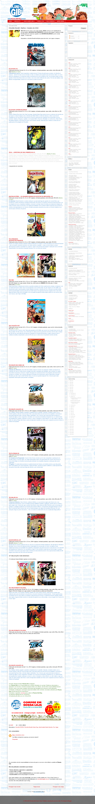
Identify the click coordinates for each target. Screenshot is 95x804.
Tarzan (81, 351)
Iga (83, 232)
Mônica (70, 273)
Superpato (71, 222)
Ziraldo (80, 359)
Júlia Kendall (42, 727)
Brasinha (79, 340)
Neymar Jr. (75, 284)
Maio (73, 65)
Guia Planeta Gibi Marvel (73, 251)
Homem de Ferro (78, 256)
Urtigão (82, 222)
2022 (71, 387)
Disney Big (71, 186)
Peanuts (73, 350)
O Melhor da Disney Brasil (73, 190)
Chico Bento (71, 274)
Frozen (70, 197)
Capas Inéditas (77, 362)
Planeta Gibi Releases (73, 330)
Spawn (84, 350)
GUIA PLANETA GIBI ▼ (29, 21)
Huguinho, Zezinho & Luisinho (74, 215)
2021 (71, 388)
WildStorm (71, 308)
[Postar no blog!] (21, 725)
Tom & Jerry (71, 319)
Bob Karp (81, 226)
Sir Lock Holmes (72, 221)
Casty (78, 228)
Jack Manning (77, 234)
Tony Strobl (78, 239)
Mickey (75, 175)
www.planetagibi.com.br (43, 779)
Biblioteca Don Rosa (72, 211)
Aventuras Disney (72, 177)
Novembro (75, 63)
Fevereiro (73, 66)
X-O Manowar (83, 352)
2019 (71, 391)
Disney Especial (72, 182)
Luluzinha (70, 338)
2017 (71, 421)
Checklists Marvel (72, 253)
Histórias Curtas (79, 177)
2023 (71, 385)
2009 (71, 434)
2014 (71, 426)
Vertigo (70, 306)
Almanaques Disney (72, 187)
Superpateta (78, 221)
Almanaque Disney (77, 181)
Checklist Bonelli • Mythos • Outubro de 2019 (75, 402)
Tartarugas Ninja (76, 351)
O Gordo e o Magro (72, 335)
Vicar (75, 240)
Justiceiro (73, 257)
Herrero (81, 232)
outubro (72, 396)
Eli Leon (80, 230)
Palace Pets (80, 200)
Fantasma (76, 343)
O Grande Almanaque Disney (74, 178)
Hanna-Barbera (77, 313)
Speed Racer (71, 336)
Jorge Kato (71, 235)
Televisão (76, 372)
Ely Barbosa (71, 356)
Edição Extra (77, 182)
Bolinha (74, 338)
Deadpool (77, 255)
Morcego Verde (77, 219)
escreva (23, 693)
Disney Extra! (71, 194)
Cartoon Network (75, 316)
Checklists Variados (72, 298)
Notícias (70, 365)
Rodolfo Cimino (78, 238)
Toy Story (78, 198)
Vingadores (73, 259)
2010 (71, 432)
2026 (71, 380)
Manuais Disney (76, 204)
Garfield (76, 347)
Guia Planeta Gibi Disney (73, 171)
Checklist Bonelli (28, 727)
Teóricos (80, 372)
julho (72, 408)
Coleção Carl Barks (78, 209)
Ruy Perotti (79, 358)
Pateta (75, 176)
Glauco (83, 356)
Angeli (76, 355)
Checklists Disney (72, 173)
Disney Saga (71, 189)
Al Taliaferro (76, 225)
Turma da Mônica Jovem (73, 276)
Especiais (70, 204)
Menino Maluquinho (72, 358)
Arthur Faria (76, 226)
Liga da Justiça (78, 303)
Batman (70, 302)
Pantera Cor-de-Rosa (77, 334)
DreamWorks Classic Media (74, 339)
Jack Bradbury (71, 234)
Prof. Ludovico (76, 220)
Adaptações (71, 196)
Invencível (80, 347)
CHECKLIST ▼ (17, 21)
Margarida (83, 218)
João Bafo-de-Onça (72, 217)
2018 (71, 419)
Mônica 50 (83, 271)
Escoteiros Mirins (72, 214)
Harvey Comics (82, 339)
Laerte (82, 357)
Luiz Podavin (77, 236)
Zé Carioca (71, 181)
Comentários (72, 38)
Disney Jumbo (76, 186)
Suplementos (71, 372)
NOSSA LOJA (40, 21)
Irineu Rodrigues (72, 233)
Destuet (76, 229)
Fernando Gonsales (77, 356)
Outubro (79, 63)
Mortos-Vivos (71, 349)
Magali (75, 274)
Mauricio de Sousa (72, 271)
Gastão (77, 214)
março (72, 414)
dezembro (73, 393)
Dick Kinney (80, 229)
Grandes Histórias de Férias (74, 192)
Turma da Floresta (76, 222)
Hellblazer (78, 306)
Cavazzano (74, 228)
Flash (77, 302)
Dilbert (73, 347)
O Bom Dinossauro (72, 198)
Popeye (76, 344)
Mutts (70, 350)
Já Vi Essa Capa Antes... (76, 364)
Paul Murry (77, 237)
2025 (71, 382)
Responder (15, 739)
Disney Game (71, 201)
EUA (70, 243)
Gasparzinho (71, 340)
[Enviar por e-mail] (19, 725)
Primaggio (81, 237)
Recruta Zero (71, 344)
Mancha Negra (78, 218)
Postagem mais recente (14, 786)
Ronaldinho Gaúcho (76, 285)
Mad (70, 321)
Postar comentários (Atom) (38, 791)
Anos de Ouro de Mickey (73, 210)
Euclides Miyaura (72, 231)
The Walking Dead (77, 349)
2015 (71, 424)
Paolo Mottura (71, 237)
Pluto (72, 220)
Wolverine (81, 259)
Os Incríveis (82, 215)
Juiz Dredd (71, 348)
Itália (70, 244)
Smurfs (81, 350)
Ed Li (13, 735)
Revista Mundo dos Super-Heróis (75, 371)
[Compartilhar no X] (22, 725)
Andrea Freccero (81, 225)
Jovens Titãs (81, 302)
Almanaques (71, 278)
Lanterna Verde (71, 303)
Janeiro (77, 66)
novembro (73, 394)
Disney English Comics (73, 179)
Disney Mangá (78, 203)
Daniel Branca (71, 229)
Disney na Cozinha (78, 201)
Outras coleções (74, 286)
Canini (75, 227)
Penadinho (79, 284)
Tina (70, 286)
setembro (72, 405)
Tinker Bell (80, 196)
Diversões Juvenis (72, 333)
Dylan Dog (35, 727)
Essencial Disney (80, 208)
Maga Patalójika (72, 218)
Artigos (73, 362)
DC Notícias (71, 299)
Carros (81, 199)
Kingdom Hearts (72, 203)
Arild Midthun (71, 226)
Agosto (74, 64)
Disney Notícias (79, 173)
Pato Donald (71, 175)
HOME (10, 21)
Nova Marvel (77, 258)
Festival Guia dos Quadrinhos (78, 363)
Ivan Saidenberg (78, 233)
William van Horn (80, 240)
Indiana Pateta (71, 216)
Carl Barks (79, 227)
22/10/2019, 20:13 (20, 735)
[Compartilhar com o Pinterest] (25, 725)
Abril (75, 65)
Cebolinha (74, 273)
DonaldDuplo (79, 213)
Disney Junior (74, 197)
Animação (79, 370)
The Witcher (77, 352)
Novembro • (75, 90)
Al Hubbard (71, 225)
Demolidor (81, 255)
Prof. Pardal (82, 220)
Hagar (79, 344)
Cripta (70, 347)
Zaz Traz (70, 287)
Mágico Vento (71, 163)
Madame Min (79, 217)
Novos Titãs (78, 304)
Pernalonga (71, 311)
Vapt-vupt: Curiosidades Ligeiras (75, 367)
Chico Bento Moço (82, 276)
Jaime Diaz (83, 234)
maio (72, 411)
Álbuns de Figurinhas (73, 370)
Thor (70, 259)
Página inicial (36, 786)
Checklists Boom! (74, 243)
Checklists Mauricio (72, 270)
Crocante (74, 213)
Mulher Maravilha (72, 304)
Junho (70, 65)
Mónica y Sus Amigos (81, 280)
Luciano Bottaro (72, 236)
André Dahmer (71, 355)
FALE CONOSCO (50, 21)
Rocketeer (77, 350)
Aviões (70, 200)
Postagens (72, 36)
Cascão (78, 273)
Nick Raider (71, 165)
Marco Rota (83, 236)
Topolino (72, 244)
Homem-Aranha (72, 256)
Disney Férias (77, 194)
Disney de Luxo (72, 209)
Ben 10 (70, 316)
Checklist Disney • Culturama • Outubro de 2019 (75, 398)
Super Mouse (79, 335)
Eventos (70, 363)
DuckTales (71, 185)
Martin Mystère (49, 727)
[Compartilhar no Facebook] (23, 725)
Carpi (70, 228)
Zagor (57, 727)
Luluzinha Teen (79, 338)
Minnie (75, 185)
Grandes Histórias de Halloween (75, 193)
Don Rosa (76, 230)
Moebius (75, 348)
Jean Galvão (77, 357)
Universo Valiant (72, 352)
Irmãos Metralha (78, 216)
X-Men (77, 259)
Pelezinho (70, 285)
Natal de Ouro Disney (73, 184)
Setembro (70, 64)
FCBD (70, 364)
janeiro (72, 417)
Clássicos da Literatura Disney (74, 207)
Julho (77, 64)
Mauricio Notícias (80, 270)
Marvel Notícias (79, 253)
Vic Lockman (71, 240)
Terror (76, 366)
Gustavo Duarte (72, 357)
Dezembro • (71, 85)
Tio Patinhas (71, 176)
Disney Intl (77, 244)
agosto (72, 406)
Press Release (71, 366)
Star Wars (71, 261)
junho (72, 409)
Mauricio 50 (78, 271)
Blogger (70, 801)
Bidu (74, 283)
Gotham (73, 302)
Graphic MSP (71, 279)
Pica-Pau (70, 334)
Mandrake (81, 343)
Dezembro (71, 63)
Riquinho (75, 340)
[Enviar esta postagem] (16, 725)
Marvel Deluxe (71, 258)
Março (70, 66)
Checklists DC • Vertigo (73, 297)
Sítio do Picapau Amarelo (73, 359)
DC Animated (81, 316)
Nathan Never (77, 164)
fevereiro (72, 416)
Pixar (70, 220)
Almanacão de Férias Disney (74, 199)
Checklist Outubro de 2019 (75, 400)
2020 (71, 390)
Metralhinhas (71, 219)
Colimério (70, 213)
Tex (54, 727)
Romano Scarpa (72, 239)
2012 (71, 429)
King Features (71, 343)
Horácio (70, 284)
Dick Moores (71, 230)
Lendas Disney (77, 189)
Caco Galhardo (80, 355)
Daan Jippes (81, 228)
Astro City (74, 306)
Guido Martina (76, 232)
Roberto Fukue (71, 238)
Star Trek (70, 351)
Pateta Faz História (72, 208)
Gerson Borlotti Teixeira (80, 231)
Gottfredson (71, 232)
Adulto (70, 362)
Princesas (76, 196)
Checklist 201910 (19, 727)
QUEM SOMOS (60, 21)
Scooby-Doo (71, 313)
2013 (71, 427)
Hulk (70, 257)
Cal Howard (71, 227)
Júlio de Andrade (77, 235)
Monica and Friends (72, 280)
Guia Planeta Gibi (72, 329)
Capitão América (72, 255)
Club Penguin (74, 200)
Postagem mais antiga (58, 786)
